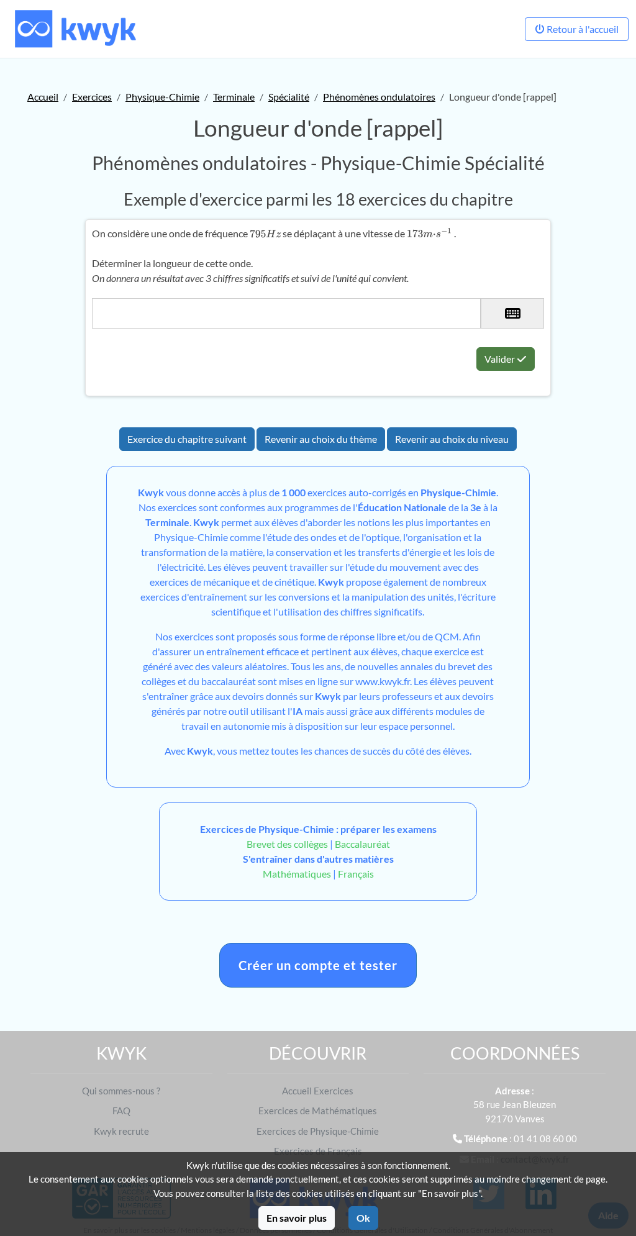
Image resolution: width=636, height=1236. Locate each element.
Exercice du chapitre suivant (187, 439)
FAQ (121, 1110)
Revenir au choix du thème (321, 439)
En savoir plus (296, 1218)
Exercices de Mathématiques (317, 1110)
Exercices (92, 96)
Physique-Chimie (162, 96)
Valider (500, 359)
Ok (363, 1218)
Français (356, 873)
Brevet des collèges (288, 844)
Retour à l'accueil (582, 29)
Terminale (234, 96)
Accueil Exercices (317, 1090)
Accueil (42, 96)
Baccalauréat (362, 844)
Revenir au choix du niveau (452, 439)
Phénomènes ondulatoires (379, 96)
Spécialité (288, 96)
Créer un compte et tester (318, 965)
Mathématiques (297, 873)
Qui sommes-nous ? (121, 1090)
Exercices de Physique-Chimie (318, 1131)
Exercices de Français (318, 1150)
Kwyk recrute (121, 1131)
